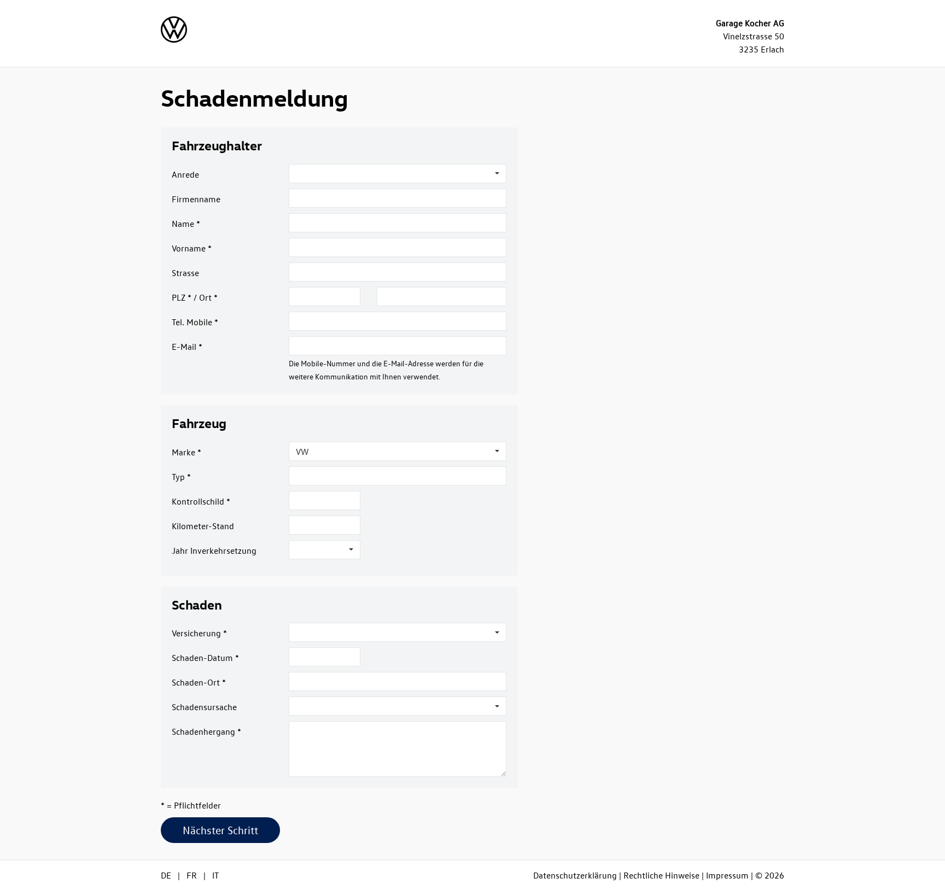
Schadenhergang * (206, 731)
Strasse (185, 272)
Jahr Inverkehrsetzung (214, 550)
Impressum (727, 875)
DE (166, 875)
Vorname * (192, 248)
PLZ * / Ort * (195, 297)
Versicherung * (199, 633)
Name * (186, 223)
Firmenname (196, 199)
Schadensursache (204, 706)
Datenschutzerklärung (575, 875)
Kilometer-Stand (203, 525)
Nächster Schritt (220, 829)
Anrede (185, 174)
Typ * (181, 476)
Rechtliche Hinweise (661, 875)
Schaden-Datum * (205, 657)
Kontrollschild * (201, 501)
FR (191, 875)
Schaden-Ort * (199, 682)
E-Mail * (187, 346)
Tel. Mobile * (195, 322)
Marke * (186, 452)
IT (215, 875)
